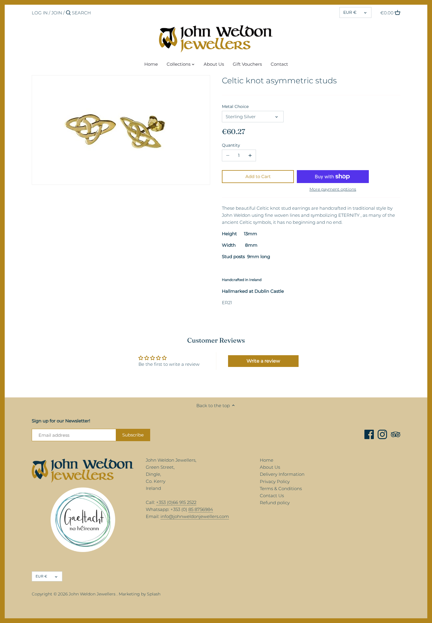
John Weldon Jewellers (92, 594)
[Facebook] (369, 434)
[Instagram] (382, 434)
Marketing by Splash (139, 594)
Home (266, 460)
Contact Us (272, 495)
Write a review (263, 361)
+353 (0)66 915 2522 (176, 502)
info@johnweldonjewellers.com (194, 516)
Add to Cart (258, 176)
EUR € (349, 12)
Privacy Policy (275, 481)
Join (56, 13)
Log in (40, 13)
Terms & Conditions (281, 488)
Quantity (231, 145)
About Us (270, 467)
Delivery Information (282, 474)
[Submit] (68, 13)
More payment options (332, 189)
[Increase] (250, 155)
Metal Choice (235, 106)
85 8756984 (200, 509)
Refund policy (275, 502)
